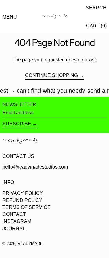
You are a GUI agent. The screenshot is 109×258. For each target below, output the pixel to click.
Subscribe (16, 123)
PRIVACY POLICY (22, 193)
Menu (9, 16)
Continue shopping (51, 75)
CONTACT (14, 214)
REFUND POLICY (22, 200)
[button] (96, 8)
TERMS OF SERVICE (26, 207)
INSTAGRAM (16, 221)
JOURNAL (13, 228)
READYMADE (30, 243)
